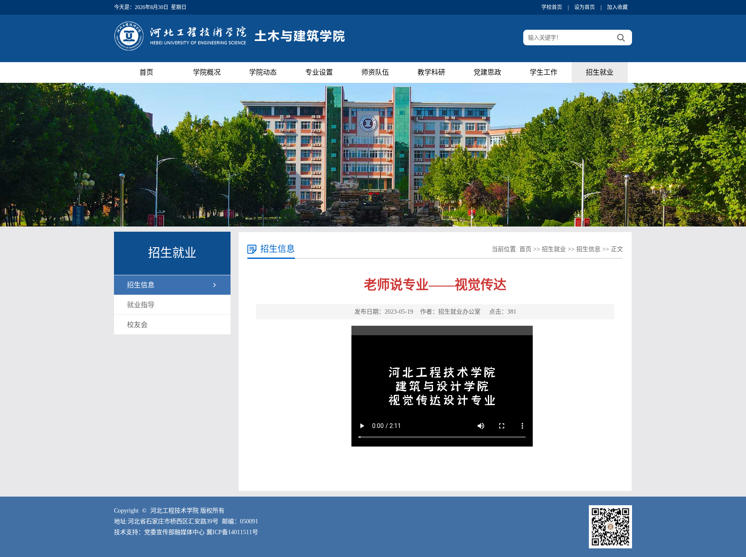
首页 (146, 72)
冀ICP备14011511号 (232, 532)
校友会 (137, 324)
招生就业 (599, 72)
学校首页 (551, 7)
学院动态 (263, 72)
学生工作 (543, 72)
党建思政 (487, 72)
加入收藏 (617, 7)
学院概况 (207, 72)
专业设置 (319, 72)
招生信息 (141, 285)
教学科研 (431, 72)
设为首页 (584, 7)
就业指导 (141, 304)
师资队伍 (375, 72)
